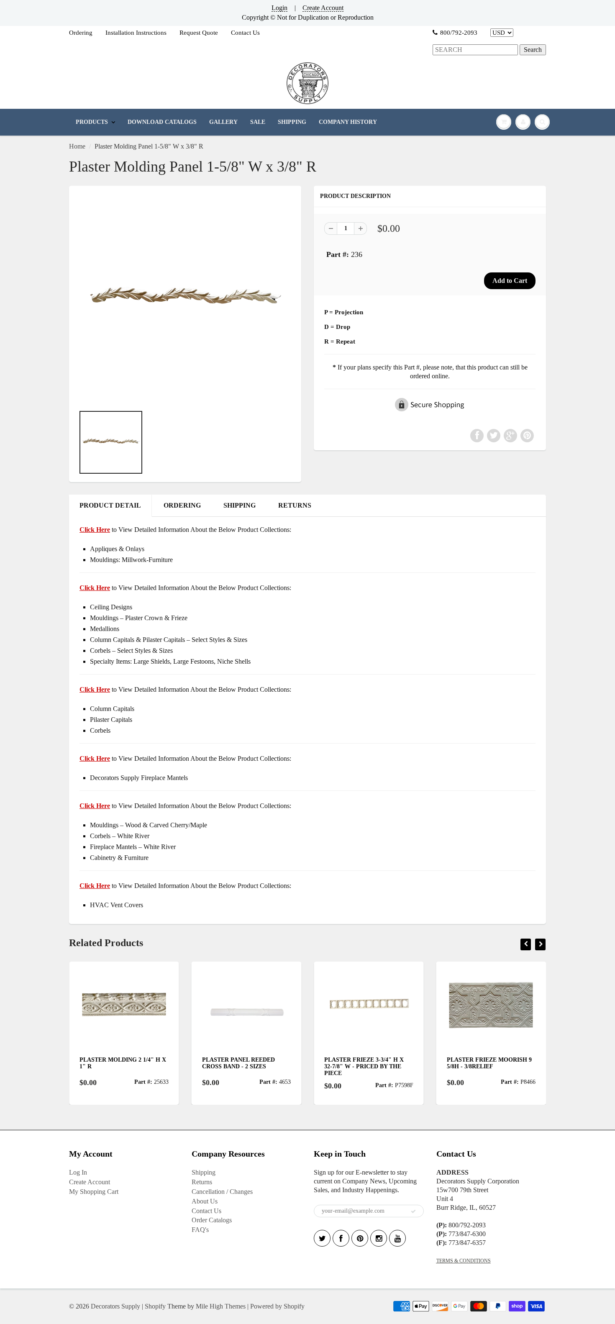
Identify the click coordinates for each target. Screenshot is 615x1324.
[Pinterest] (359, 1238)
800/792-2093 (458, 32)
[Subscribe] (413, 1211)
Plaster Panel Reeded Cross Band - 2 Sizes (238, 1063)
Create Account (322, 7)
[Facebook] (341, 1238)
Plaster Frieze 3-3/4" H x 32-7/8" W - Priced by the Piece (364, 1066)
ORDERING (182, 505)
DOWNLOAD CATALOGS (162, 122)
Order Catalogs (212, 1220)
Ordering (80, 32)
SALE (257, 122)
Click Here (94, 587)
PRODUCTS (92, 122)
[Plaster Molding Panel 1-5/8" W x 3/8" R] (185, 299)
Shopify (155, 1306)
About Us (205, 1201)
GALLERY (223, 122)
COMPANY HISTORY (348, 122)
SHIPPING (292, 122)
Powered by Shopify (277, 1306)
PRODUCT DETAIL (110, 505)
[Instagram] (378, 1238)
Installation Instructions (136, 32)
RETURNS (294, 505)
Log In (78, 1172)
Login (279, 7)
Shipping (203, 1172)
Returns (202, 1181)
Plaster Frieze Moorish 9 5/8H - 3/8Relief (489, 1063)
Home (77, 146)
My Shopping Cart (93, 1191)
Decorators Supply (115, 1306)
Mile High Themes (221, 1306)
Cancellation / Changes (222, 1191)
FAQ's (200, 1229)
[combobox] (475, 50)
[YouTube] (397, 1238)
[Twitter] (322, 1238)
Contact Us (245, 32)
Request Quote (198, 32)
